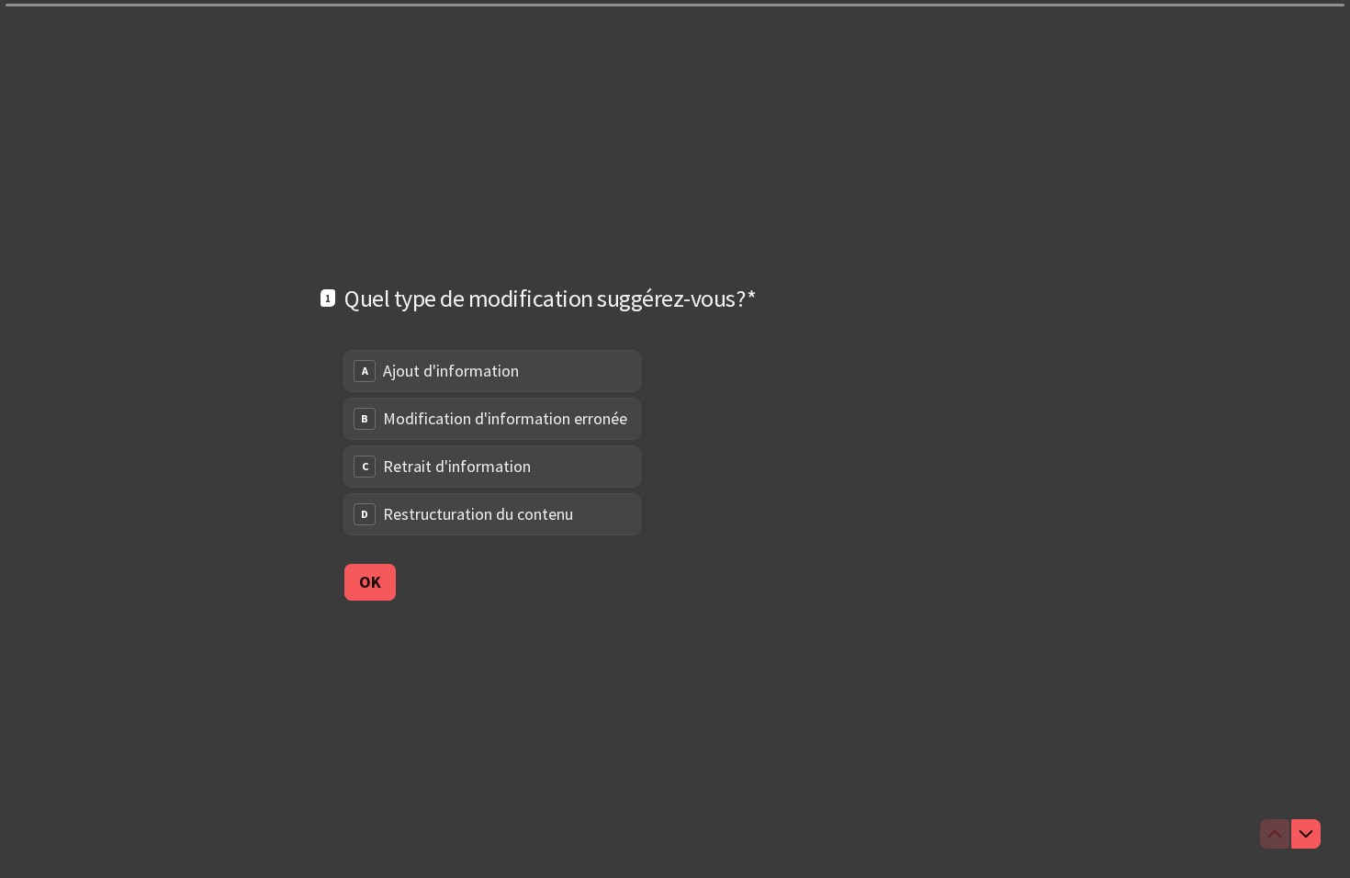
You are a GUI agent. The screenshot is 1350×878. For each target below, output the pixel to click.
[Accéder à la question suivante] (1306, 834)
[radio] (492, 371)
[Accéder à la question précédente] (1274, 834)
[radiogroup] (492, 443)
